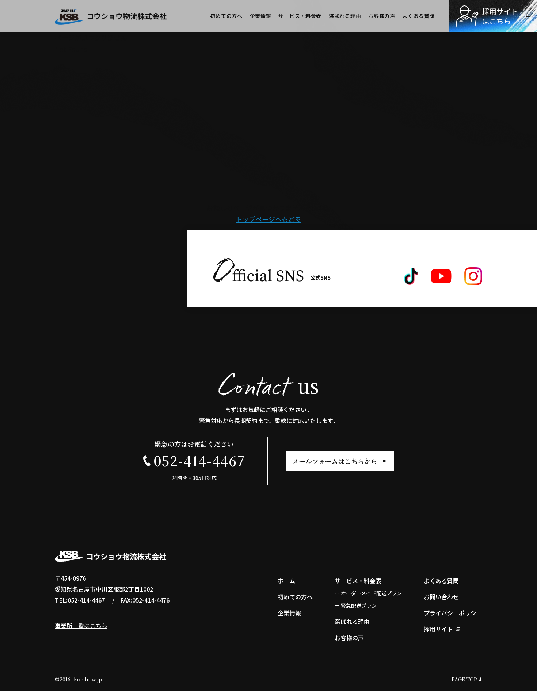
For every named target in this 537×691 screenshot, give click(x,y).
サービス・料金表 (299, 15)
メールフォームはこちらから (334, 461)
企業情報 (260, 15)
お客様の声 (381, 15)
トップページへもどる (268, 219)
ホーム (286, 580)
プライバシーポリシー (453, 612)
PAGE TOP (464, 679)
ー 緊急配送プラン (356, 605)
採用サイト (438, 628)
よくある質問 (419, 15)
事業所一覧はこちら (81, 625)
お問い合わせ (441, 596)
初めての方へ (226, 15)
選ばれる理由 (345, 15)
